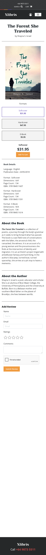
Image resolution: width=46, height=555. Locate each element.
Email (6, 321)
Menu (38, 14)
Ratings (7, 332)
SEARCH (17, 7)
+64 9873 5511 (23, 3)
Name (6, 311)
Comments (8, 343)
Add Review (9, 306)
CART (27, 7)
